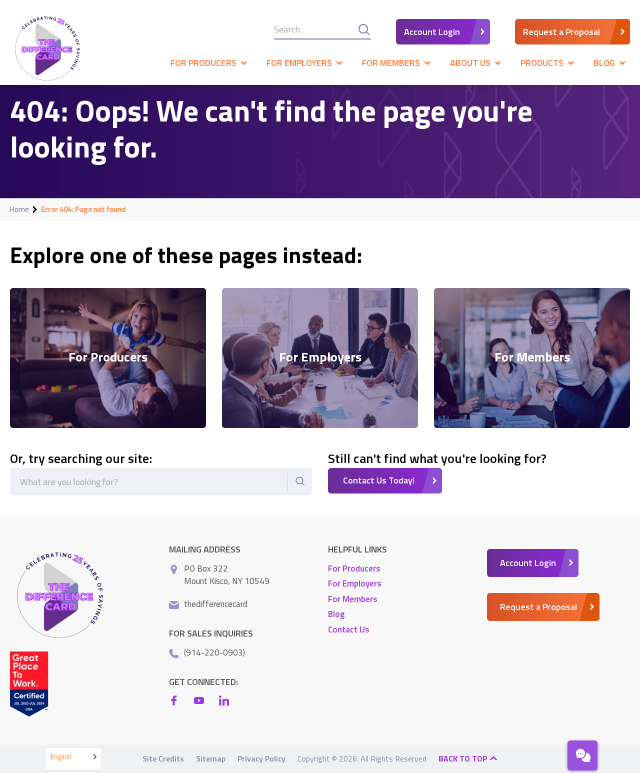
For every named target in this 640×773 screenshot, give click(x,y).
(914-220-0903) (214, 652)
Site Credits (163, 758)
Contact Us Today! (378, 480)
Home (19, 210)
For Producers (354, 568)
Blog (336, 614)
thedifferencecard (216, 604)
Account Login (432, 31)
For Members (353, 599)
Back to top (464, 758)
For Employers (355, 583)
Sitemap (211, 758)
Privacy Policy (262, 758)
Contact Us (349, 629)
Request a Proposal (561, 31)
